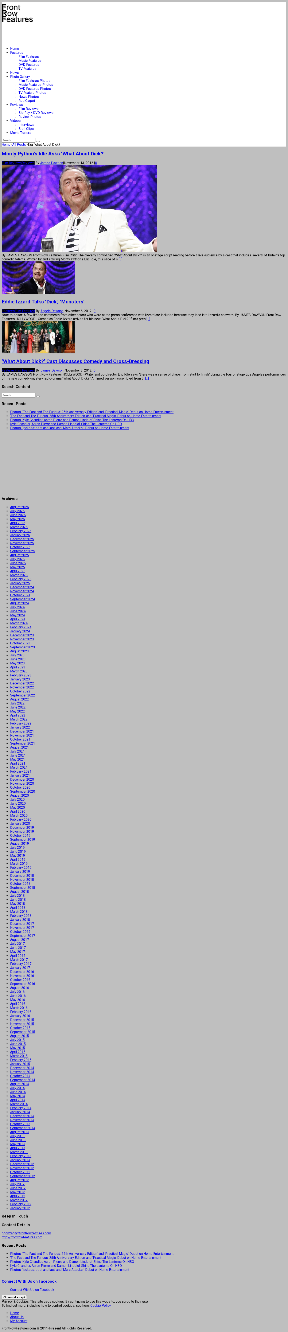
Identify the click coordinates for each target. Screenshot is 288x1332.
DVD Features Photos (35, 89)
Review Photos (30, 117)
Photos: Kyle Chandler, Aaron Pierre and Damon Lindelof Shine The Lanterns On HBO (72, 420)
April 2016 (17, 1004)
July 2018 (17, 896)
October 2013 (20, 1124)
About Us (17, 1317)
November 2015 (22, 1024)
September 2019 (22, 840)
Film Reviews (29, 109)
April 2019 (17, 860)
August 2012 (19, 1180)
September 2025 (22, 551)
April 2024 (17, 619)
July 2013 (17, 1136)
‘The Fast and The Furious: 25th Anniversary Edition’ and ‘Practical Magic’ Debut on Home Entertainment (85, 416)
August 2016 (19, 988)
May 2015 (17, 1048)
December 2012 (22, 1164)
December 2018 (22, 876)
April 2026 (17, 523)
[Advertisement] (78, 32)
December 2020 (22, 779)
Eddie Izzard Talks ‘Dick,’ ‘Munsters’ (43, 302)
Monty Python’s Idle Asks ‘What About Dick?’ (53, 154)
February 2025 (20, 579)
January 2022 (20, 727)
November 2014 (22, 1072)
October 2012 (20, 1172)
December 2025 (22, 539)
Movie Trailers (20, 133)
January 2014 (20, 1112)
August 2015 (19, 1036)
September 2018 (22, 888)
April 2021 (17, 763)
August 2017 (19, 940)
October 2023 (20, 643)
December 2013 (22, 1116)
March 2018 (19, 912)
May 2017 (17, 952)
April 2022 (17, 715)
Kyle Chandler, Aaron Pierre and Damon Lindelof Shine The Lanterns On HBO (66, 424)
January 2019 (20, 872)
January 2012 (20, 1208)
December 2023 (22, 635)
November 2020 (22, 783)
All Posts (19, 145)
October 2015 (20, 1028)
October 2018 (20, 884)
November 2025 (22, 543)
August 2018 (19, 892)
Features (16, 53)
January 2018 (20, 920)
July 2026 (17, 511)
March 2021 (19, 767)
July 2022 (17, 703)
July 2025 (17, 559)
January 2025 (20, 583)
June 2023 (18, 659)
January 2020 (20, 824)
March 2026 (19, 527)
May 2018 (17, 904)
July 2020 (17, 799)
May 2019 (17, 856)
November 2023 (22, 639)
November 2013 (22, 1120)
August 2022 (19, 699)
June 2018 (18, 900)
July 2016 (17, 992)
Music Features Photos (36, 85)
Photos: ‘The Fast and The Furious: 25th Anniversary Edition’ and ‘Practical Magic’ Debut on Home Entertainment (92, 412)
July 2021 (17, 751)
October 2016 (20, 980)
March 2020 (19, 815)
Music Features (30, 61)
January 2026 (20, 535)
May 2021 (17, 759)
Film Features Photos (34, 81)
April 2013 (17, 1148)
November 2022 (22, 687)
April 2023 (17, 667)
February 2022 (20, 723)
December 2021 (22, 731)
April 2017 (17, 956)
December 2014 (22, 1068)
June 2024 (18, 611)
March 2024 (19, 623)
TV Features (27, 69)
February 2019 (20, 868)
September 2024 (22, 599)
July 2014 (17, 1088)
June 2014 (18, 1092)
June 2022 (18, 707)
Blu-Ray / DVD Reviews (36, 113)
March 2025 (19, 575)
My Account (18, 1321)
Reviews (16, 105)
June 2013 (18, 1140)
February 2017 (20, 964)
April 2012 (17, 1196)
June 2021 (18, 755)
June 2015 (18, 1044)
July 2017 (17, 944)
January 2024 (20, 631)
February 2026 (20, 531)
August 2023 (19, 651)
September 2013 (22, 1128)
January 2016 (20, 1016)
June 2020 (18, 803)
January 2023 (20, 679)
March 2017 (19, 960)
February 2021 (20, 771)
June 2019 (18, 852)
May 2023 (17, 663)
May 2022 (17, 711)
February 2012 (20, 1204)
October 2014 (20, 1076)
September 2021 (22, 743)
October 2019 (20, 836)
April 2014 (17, 1100)
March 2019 (19, 864)
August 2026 (19, 507)
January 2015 (20, 1064)
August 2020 (19, 795)
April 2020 (17, 811)
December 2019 (22, 828)
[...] (120, 259)
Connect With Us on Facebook (29, 1281)
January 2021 (20, 775)
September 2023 (22, 647)
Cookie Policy (100, 1306)
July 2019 (17, 848)
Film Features (29, 57)
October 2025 (20, 547)
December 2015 (22, 1020)
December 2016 (22, 972)
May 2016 (17, 1000)
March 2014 (19, 1104)
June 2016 (18, 996)
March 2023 (19, 671)
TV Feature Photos (32, 93)
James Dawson (51, 163)
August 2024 (19, 603)
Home (14, 49)
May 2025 (17, 567)
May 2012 (17, 1192)
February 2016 (20, 1012)
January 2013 (20, 1160)
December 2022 (22, 683)
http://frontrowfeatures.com (22, 1237)
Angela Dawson (51, 311)
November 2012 (22, 1168)
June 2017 (18, 948)
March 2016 (19, 1008)
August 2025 (19, 555)
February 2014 (20, 1108)
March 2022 (19, 719)
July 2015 (17, 1040)
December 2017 (22, 924)
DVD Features (29, 65)
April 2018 (17, 908)
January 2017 (20, 968)
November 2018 (22, 880)
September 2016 (22, 984)
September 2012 (22, 1176)
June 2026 (18, 515)
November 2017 (22, 928)
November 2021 (22, 735)
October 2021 (20, 739)
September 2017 (22, 936)
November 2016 (22, 976)
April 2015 (17, 1052)
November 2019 (22, 832)
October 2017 (20, 932)
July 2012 (17, 1184)
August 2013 (19, 1132)
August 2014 (19, 1084)
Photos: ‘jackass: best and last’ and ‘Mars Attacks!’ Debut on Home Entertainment (69, 428)
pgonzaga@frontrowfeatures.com (26, 1233)
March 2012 (19, 1200)
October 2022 (20, 691)
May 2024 (17, 615)
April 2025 (17, 571)
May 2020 (17, 807)
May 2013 (17, 1144)
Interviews (26, 125)
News (14, 73)
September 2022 (22, 695)
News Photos (29, 97)
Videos (15, 121)
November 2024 (22, 591)
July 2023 (17, 655)
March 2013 (19, 1152)
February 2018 (20, 916)
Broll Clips (26, 129)
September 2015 (22, 1032)
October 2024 (20, 595)
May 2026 (17, 519)
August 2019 (19, 844)
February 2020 (20, 820)
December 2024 (22, 587)
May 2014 (17, 1096)
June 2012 (18, 1188)
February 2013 (20, 1156)
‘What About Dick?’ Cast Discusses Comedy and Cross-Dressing (75, 361)
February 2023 (20, 675)
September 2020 (22, 791)
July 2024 (17, 607)
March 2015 (19, 1056)
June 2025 (18, 563)
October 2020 (20, 787)
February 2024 (20, 627)
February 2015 (20, 1060)
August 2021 (19, 747)
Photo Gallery (20, 77)
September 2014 (22, 1080)
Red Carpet (27, 101)
